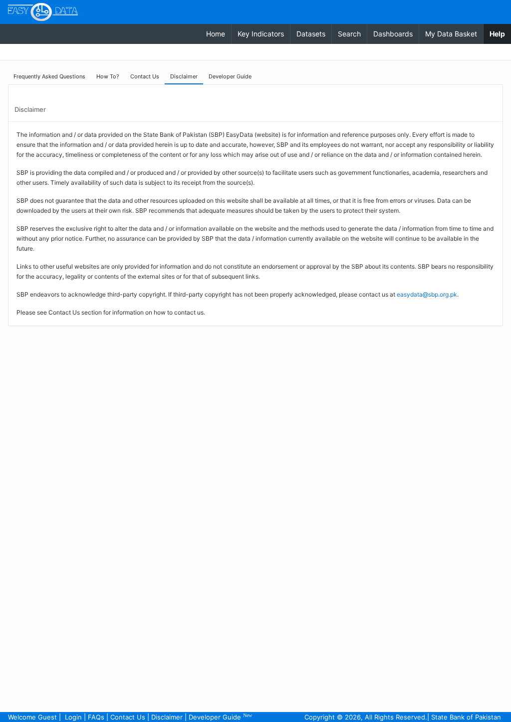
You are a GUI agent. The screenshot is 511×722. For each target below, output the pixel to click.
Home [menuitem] (215, 33)
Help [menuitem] (500, 33)
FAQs (96, 717)
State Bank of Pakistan (466, 717)
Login (73, 717)
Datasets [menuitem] (310, 33)
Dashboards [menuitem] (393, 33)
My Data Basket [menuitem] (451, 33)
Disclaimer (167, 717)
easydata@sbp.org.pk (427, 294)
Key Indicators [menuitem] (261, 33)
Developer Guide (220, 717)
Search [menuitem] (349, 33)
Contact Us (127, 717)
